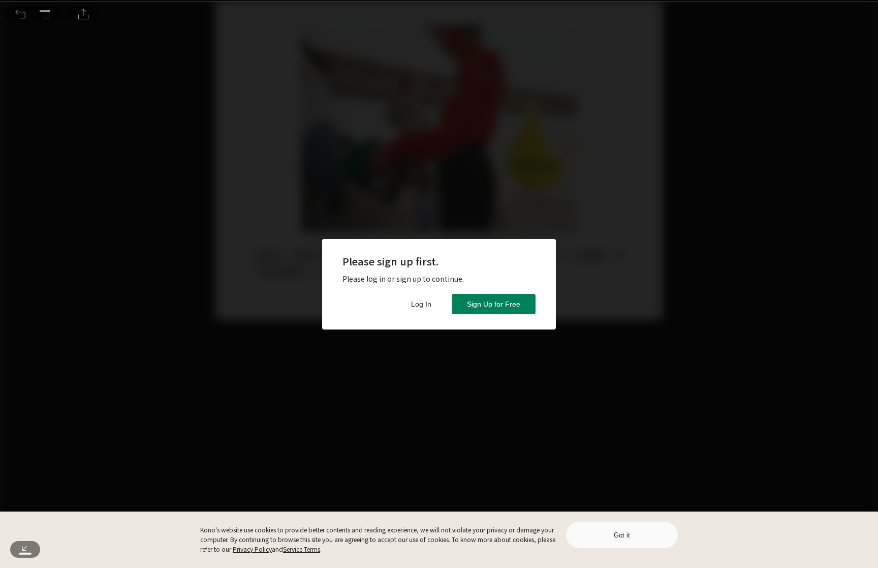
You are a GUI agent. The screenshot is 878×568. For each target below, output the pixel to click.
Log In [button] (421, 304)
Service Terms (301, 549)
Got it (622, 535)
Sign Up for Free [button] (493, 304)
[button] (20, 14)
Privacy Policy (252, 549)
